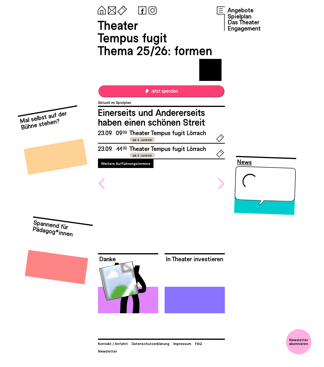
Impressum (182, 343)
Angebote (241, 9)
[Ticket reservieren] (220, 141)
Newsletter (107, 351)
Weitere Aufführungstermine (125, 163)
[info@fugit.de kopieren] (111, 9)
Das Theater (243, 22)
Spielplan (239, 16)
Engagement (244, 28)
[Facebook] (141, 9)
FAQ (198, 343)
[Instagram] (151, 9)
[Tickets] (121, 9)
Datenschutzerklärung (150, 343)
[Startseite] (101, 9)
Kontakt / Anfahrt (113, 343)
